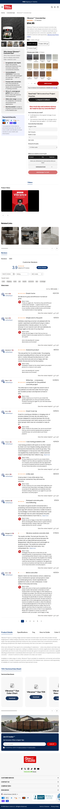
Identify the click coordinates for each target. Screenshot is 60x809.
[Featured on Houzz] (30, 771)
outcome (31, 281)
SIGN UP (51, 744)
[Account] (55, 7)
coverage (42, 281)
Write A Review (42, 267)
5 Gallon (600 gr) (43, 44)
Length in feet (32, 126)
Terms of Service (44, 806)
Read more (47, 455)
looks (15, 281)
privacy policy (32, 747)
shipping (9, 281)
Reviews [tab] (4, 259)
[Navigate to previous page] (18, 621)
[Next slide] (8, 215)
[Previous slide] (3, 215)
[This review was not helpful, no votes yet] (57, 313)
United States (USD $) (9, 794)
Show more (5, 285)
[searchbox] (6, 274)
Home (3, 13)
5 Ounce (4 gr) (32, 48)
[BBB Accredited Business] (44, 797)
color (3, 281)
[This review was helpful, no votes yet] (54, 313)
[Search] (52, 7)
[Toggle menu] (2, 7)
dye (37, 281)
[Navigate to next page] (41, 621)
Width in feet (32, 134)
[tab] (30, 182)
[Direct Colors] (10, 236)
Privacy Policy (55, 806)
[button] (20, 201)
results (24, 281)
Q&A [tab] (10, 259)
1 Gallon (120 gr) (32, 44)
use (19, 281)
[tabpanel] (30, 202)
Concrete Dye (11, 13)
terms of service (22, 747)
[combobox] (22, 274)
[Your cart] (58, 7)
